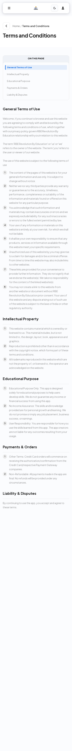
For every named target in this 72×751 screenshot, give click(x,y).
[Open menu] (9, 8)
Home (16, 26)
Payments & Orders (17, 87)
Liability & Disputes (17, 94)
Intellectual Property (18, 74)
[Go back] (6, 25)
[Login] (62, 8)
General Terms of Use (19, 67)
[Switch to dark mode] (54, 8)
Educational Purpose (18, 81)
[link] (45, 26)
